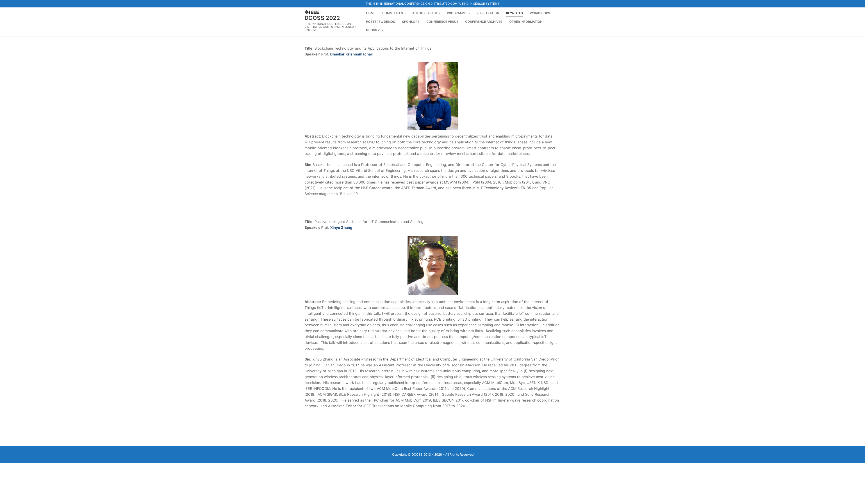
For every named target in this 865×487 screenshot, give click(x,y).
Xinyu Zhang (341, 227)
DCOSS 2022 (322, 18)
